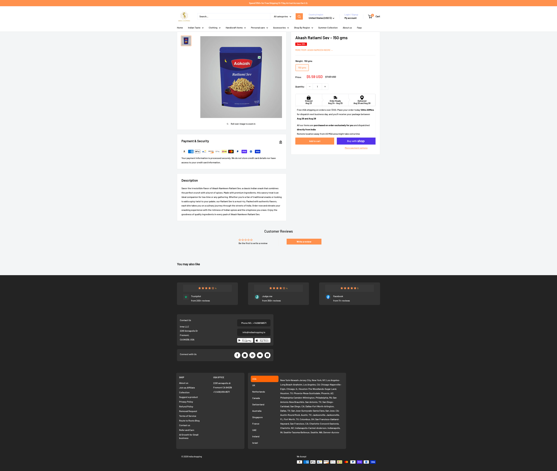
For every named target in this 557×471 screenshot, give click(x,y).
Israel (255, 442)
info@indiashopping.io (254, 332)
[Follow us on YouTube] (260, 355)
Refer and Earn (186, 430)
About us (347, 27)
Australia (256, 410)
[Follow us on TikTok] (267, 355)
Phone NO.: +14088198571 (253, 323)
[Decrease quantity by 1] (310, 87)
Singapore (257, 417)
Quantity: (300, 86)
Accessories (279, 27)
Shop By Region (302, 27)
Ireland (255, 436)
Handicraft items (234, 27)
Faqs (359, 27)
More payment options (356, 148)
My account (350, 17)
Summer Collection (328, 27)
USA (254, 378)
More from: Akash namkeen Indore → (314, 50)
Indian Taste (194, 27)
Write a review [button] (304, 241)
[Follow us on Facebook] (237, 355)
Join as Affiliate (187, 387)
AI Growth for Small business (188, 436)
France (255, 423)
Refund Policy (186, 406)
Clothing (213, 27)
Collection (184, 392)
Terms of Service (187, 415)
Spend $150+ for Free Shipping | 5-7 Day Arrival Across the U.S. (278, 3)
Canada (256, 398)
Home (180, 27)
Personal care (258, 27)
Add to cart (314, 141)
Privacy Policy (186, 401)
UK (253, 385)
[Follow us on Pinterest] (252, 355)
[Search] (299, 16)
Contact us (184, 425)
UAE (254, 430)
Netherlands (258, 391)
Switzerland (258, 404)
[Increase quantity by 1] (325, 87)
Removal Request (188, 411)
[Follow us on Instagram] (245, 355)
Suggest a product (188, 397)
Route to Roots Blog (189, 420)
